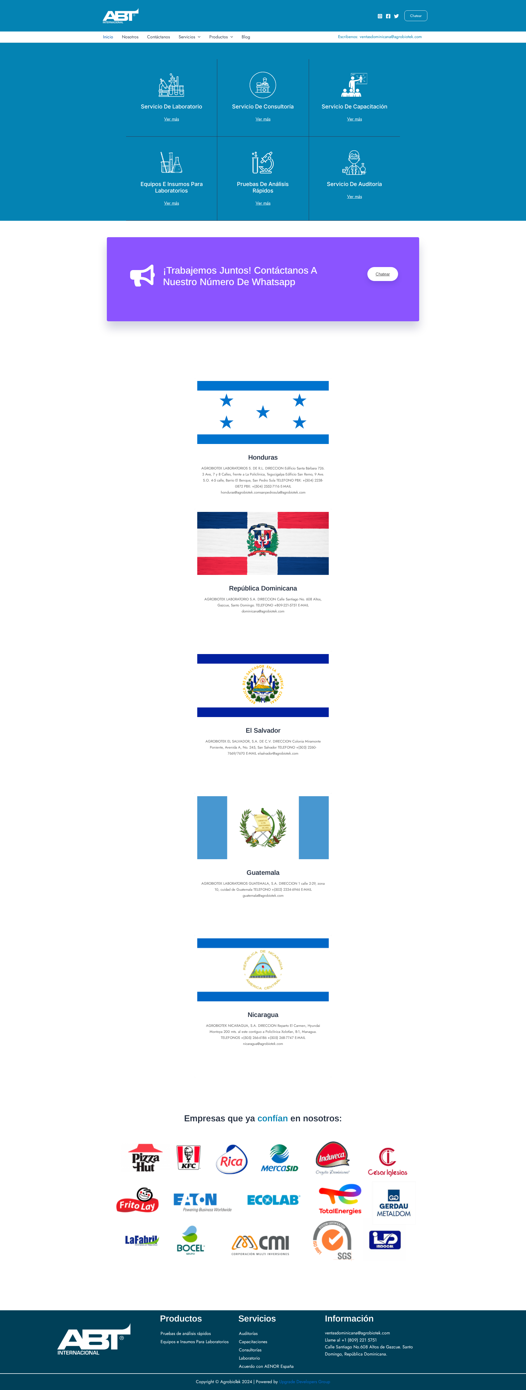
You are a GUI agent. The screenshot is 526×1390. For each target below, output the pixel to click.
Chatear (383, 274)
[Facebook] (388, 16)
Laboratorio (249, 1358)
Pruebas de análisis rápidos (186, 1333)
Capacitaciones (253, 1342)
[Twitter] (396, 16)
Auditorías (248, 1333)
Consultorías (250, 1350)
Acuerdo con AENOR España (266, 1366)
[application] (198, 37)
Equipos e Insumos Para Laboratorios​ (194, 1342)
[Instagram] (380, 16)
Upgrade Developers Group (304, 1381)
